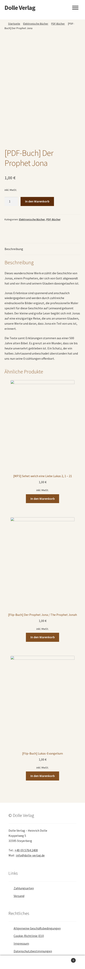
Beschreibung (14, 249)
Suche (42, 962)
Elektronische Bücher (35, 23)
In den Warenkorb (37, 201)
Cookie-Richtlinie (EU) (29, 936)
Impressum (21, 943)
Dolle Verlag (20, 8)
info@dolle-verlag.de (30, 855)
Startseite (14, 23)
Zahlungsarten (24, 888)
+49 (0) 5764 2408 (26, 850)
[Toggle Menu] (75, 7)
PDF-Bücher (58, 23)
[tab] (43, 249)
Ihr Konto (14, 962)
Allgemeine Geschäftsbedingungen (37, 928)
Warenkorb (65, 959)
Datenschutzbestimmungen (33, 951)
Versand (19, 896)
